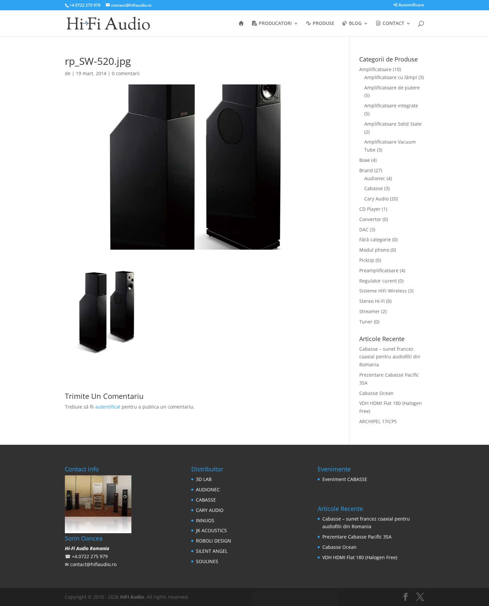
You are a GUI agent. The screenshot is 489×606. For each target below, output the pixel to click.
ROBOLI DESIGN (213, 541)
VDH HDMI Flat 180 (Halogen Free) (359, 557)
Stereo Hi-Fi (372, 301)
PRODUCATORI (274, 23)
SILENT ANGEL (212, 551)
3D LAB (204, 479)
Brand (366, 170)
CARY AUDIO (210, 510)
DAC (364, 229)
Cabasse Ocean (376, 393)
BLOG (355, 23)
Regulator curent (378, 281)
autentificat (107, 407)
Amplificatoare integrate (391, 105)
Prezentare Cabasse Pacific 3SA (357, 537)
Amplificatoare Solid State (392, 124)
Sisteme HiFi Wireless (383, 291)
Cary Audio (376, 198)
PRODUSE (322, 23)
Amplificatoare (375, 69)
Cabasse (373, 188)
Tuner (366, 321)
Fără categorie (375, 239)
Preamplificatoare (379, 270)
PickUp (366, 260)
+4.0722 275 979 (90, 556)
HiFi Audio (132, 597)
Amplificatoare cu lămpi (390, 77)
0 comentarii (126, 73)
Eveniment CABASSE (344, 479)
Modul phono (374, 250)
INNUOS (205, 520)
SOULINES (207, 561)
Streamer (369, 311)
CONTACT (392, 23)
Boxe (364, 160)
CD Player (370, 209)
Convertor (370, 219)
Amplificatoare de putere (392, 87)
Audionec (374, 178)
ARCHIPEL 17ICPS (378, 421)
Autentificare (411, 5)
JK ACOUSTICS (211, 530)
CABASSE (206, 500)
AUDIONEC (208, 489)
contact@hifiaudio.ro (93, 564)
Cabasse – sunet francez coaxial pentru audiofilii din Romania (389, 357)
